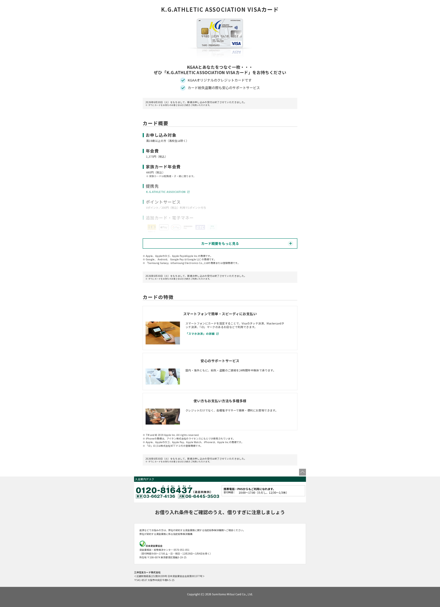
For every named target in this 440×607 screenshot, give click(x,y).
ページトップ (302, 472)
